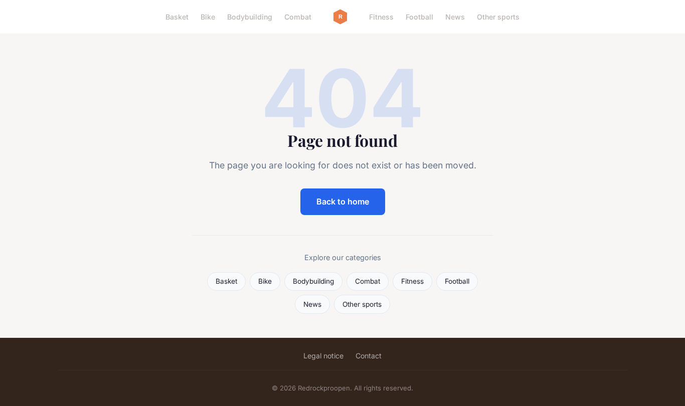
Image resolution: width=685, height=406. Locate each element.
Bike (208, 17)
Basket (177, 17)
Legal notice (323, 355)
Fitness (381, 17)
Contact (369, 355)
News (455, 17)
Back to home (342, 201)
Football (419, 17)
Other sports (498, 17)
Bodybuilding (249, 17)
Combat (297, 17)
